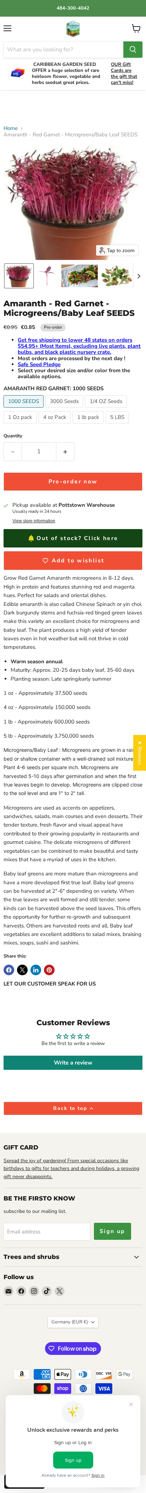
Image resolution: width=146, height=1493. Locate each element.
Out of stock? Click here (77, 538)
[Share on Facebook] (9, 970)
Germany (69, 1322)
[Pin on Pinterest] (49, 970)
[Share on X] (22, 970)
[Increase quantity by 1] (65, 451)
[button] (19, 276)
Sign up (112, 1231)
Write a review (73, 1063)
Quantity (13, 436)
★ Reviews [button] (139, 752)
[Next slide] (138, 276)
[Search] (132, 49)
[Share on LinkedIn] (35, 970)
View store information (33, 520)
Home (11, 128)
